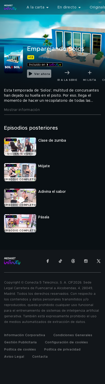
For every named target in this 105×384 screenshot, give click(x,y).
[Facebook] (47, 261)
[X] (98, 261)
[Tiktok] (60, 261)
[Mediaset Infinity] (10, 7)
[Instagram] (86, 261)
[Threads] (73, 261)
